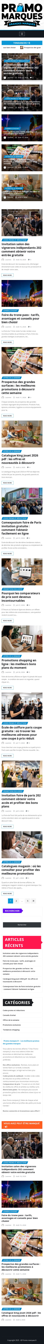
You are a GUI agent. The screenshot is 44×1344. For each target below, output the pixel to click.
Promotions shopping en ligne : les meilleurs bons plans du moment (19, 664)
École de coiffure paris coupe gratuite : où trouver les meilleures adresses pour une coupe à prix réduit (22, 732)
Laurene (8, 78)
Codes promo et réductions (14, 1010)
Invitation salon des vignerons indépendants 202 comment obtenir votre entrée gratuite (22, 103)
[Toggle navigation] (22, 34)
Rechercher (12, 910)
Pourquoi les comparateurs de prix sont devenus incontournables (21, 596)
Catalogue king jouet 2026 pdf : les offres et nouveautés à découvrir (22, 192)
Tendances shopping (11, 1030)
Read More (7, 275)
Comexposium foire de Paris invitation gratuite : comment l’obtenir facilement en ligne (21, 527)
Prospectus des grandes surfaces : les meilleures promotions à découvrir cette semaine (19, 69)
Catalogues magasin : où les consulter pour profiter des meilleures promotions (21, 869)
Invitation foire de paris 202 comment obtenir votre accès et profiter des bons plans (21, 800)
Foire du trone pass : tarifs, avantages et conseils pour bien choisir (20, 133)
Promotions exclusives (12, 1025)
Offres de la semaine (11, 1020)
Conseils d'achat (9, 1015)
